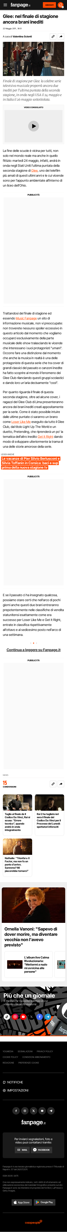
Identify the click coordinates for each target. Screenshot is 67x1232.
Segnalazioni (25, 1051)
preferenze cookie (28, 1062)
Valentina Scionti (22, 36)
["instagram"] (15, 1017)
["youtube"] (23, 1017)
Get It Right (45, 436)
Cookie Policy (10, 1057)
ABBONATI (49, 5)
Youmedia (8, 1051)
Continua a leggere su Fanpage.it (34, 650)
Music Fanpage (26, 318)
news (5, 775)
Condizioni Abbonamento (36, 1057)
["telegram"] (48, 1017)
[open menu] (4, 5)
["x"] (31, 1017)
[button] (61, 36)
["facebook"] (39, 1017)
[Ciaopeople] (33, 1222)
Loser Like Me (21, 422)
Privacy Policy (45, 1051)
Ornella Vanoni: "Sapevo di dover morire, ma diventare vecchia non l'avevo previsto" (31, 936)
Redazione (8, 1062)
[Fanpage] (33, 1122)
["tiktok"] (7, 1017)
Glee (34, 170)
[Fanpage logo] (20, 5)
